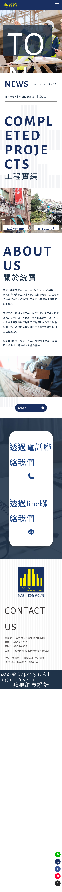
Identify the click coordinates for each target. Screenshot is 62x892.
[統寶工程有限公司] (10, 5)
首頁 (7, 658)
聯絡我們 (22, 662)
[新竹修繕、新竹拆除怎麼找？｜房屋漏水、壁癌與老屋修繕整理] (31, 88)
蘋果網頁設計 (31, 685)
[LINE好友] (58, 854)
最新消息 (10, 662)
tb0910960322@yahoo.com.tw (31, 650)
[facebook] (58, 869)
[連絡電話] (58, 862)
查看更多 (22, 408)
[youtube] (58, 876)
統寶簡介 (17, 658)
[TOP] (58, 883)
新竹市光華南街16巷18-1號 (31, 638)
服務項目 (28, 658)
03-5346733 (20, 646)
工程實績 (40, 658)
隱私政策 (33, 662)
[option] (31, 36)
